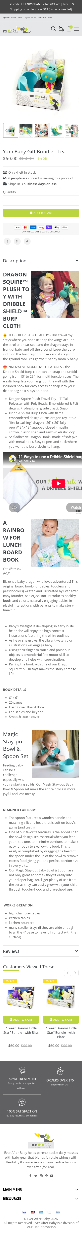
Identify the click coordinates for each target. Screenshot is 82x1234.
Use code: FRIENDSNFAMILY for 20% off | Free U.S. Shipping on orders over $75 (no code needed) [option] (41, 6)
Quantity (9, 192)
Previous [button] (6, 130)
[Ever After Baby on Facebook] (30, 1175)
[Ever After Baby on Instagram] (41, 1175)
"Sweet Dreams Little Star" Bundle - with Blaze (61, 1032)
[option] (41, 79)
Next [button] (76, 130)
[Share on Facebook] (7, 241)
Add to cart (22, 1020)
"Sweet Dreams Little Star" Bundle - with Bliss (21, 1030)
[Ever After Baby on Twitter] (35, 1175)
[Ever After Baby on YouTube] (51, 1175)
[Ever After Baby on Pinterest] (46, 1175)
